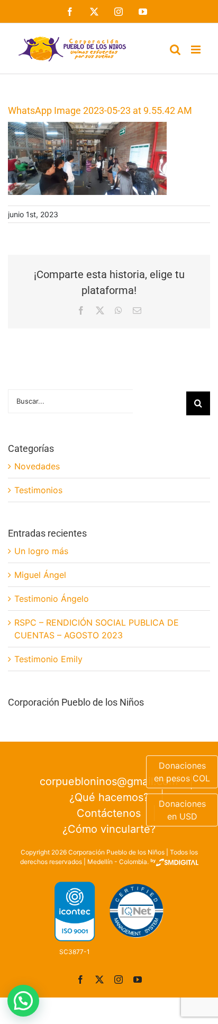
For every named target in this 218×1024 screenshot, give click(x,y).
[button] (23, 1001)
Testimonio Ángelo (51, 598)
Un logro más (41, 551)
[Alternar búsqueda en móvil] (175, 49)
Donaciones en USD (182, 810)
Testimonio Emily (48, 659)
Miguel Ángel (40, 574)
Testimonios (38, 490)
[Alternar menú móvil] (196, 49)
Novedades (37, 466)
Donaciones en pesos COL (182, 771)
